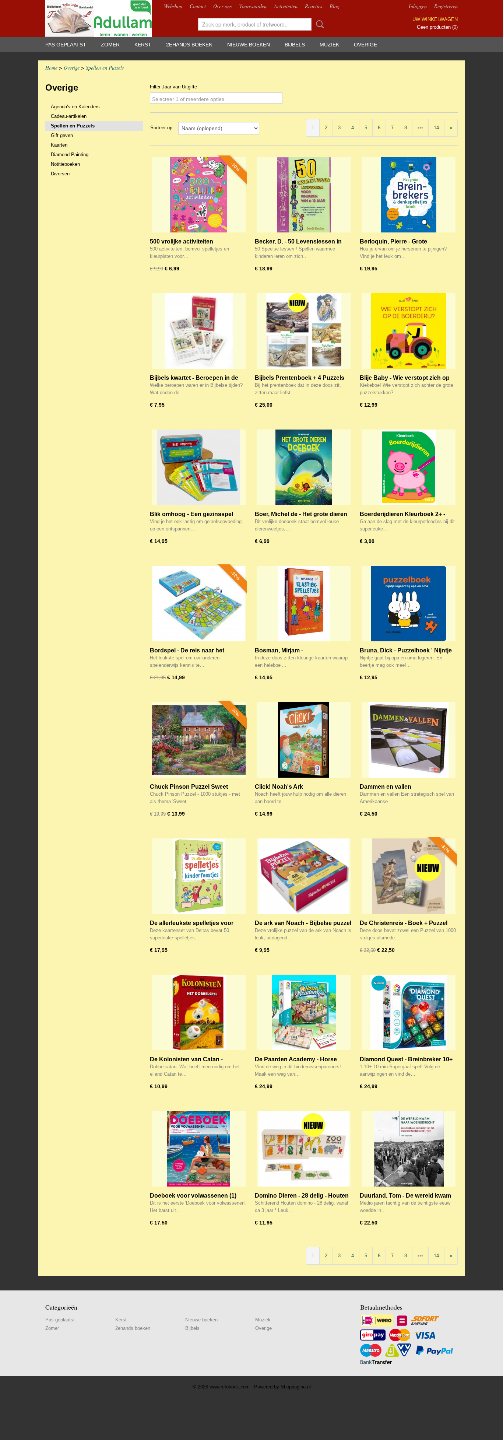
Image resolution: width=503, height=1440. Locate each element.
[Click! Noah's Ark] (304, 740)
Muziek (329, 45)
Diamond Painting (69, 154)
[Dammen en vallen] (408, 740)
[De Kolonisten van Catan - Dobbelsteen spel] (199, 1012)
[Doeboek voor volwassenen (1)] (199, 1149)
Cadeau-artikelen (69, 116)
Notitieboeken (65, 164)
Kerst (142, 45)
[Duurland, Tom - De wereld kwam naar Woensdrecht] (408, 1149)
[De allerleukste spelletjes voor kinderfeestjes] (199, 876)
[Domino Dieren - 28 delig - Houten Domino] (304, 1149)
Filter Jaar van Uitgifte (173, 87)
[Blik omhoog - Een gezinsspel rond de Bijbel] (199, 467)
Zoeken (318, 24)
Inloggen (418, 6)
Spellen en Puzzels (105, 67)
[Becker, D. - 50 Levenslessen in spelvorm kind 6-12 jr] (304, 194)
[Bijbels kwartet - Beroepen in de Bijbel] (199, 331)
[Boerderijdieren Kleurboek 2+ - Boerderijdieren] (408, 467)
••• (420, 127)
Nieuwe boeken (248, 45)
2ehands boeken (189, 45)
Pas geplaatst (65, 45)
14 (436, 127)
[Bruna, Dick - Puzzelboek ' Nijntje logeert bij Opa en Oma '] (408, 603)
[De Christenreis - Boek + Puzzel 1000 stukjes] (408, 876)
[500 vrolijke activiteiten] (199, 194)
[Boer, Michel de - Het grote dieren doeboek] (304, 467)
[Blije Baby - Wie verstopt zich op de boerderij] (408, 331)
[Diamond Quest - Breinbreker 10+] (408, 1012)
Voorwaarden (253, 6)
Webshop (173, 6)
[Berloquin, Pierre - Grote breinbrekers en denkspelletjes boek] (408, 194)
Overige (365, 45)
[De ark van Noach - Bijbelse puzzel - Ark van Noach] (304, 876)
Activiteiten (286, 6)
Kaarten (59, 145)
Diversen (60, 173)
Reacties (313, 6)
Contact (198, 6)
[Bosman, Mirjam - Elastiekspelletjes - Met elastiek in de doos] (304, 603)
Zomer (110, 45)
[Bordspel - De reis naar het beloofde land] (199, 603)
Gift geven (62, 135)
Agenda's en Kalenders (75, 106)
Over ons (222, 6)
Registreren (446, 6)
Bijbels (295, 45)
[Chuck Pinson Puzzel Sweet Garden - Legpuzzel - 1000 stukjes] (199, 740)
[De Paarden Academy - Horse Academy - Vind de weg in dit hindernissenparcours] (304, 1012)
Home (51, 67)
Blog (335, 6)
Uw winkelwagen (435, 19)
